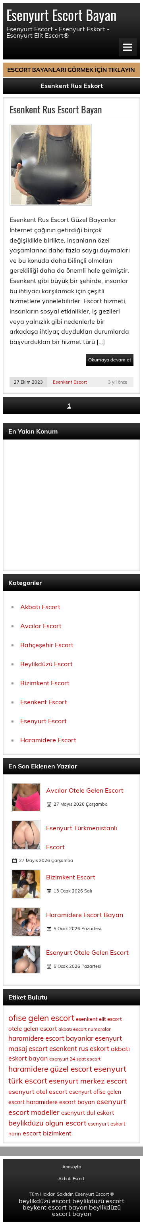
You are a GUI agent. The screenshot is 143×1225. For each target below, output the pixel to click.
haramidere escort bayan (60, 1102)
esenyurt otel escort (38, 1091)
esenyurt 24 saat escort (74, 1059)
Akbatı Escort (40, 607)
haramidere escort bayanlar (50, 1038)
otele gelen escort (32, 1028)
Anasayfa (71, 1167)
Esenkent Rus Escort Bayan (56, 109)
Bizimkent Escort (45, 683)
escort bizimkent (47, 1133)
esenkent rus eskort (79, 1048)
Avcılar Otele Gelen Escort (85, 790)
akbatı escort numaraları (85, 1029)
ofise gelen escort (41, 1018)
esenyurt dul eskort (87, 1112)
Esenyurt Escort (43, 721)
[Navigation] (128, 47)
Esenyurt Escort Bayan (61, 14)
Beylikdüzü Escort (46, 664)
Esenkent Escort (70, 382)
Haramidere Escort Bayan (84, 915)
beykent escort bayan (55, 1207)
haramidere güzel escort (50, 1069)
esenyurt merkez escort (88, 1080)
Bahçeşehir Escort (46, 645)
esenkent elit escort (99, 1019)
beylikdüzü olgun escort (47, 1123)
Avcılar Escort (41, 626)
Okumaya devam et (109, 360)
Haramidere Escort (48, 740)
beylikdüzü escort (45, 1201)
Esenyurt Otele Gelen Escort (87, 952)
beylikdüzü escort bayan (86, 1210)
